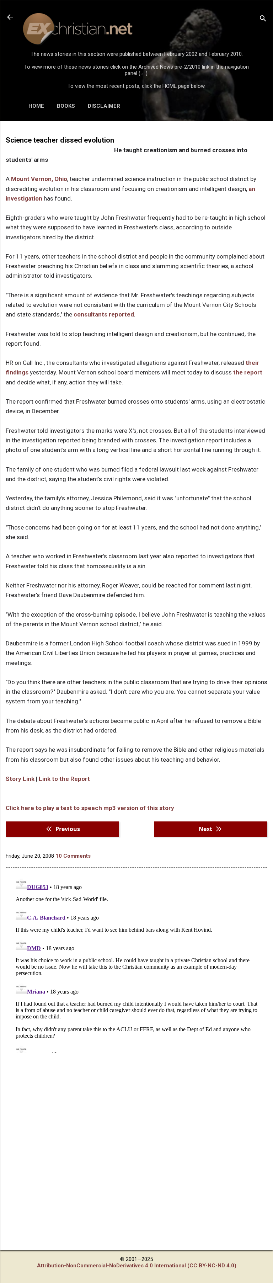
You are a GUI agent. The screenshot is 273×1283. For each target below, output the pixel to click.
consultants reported (104, 314)
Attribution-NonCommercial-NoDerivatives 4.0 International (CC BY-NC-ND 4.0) (136, 1265)
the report (247, 372)
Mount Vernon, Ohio (39, 178)
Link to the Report (64, 778)
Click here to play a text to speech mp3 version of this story (90, 807)
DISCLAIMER (104, 106)
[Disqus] (136, 964)
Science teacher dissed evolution (60, 140)
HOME (36, 106)
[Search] (263, 19)
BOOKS (66, 106)
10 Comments (73, 856)
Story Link (20, 778)
